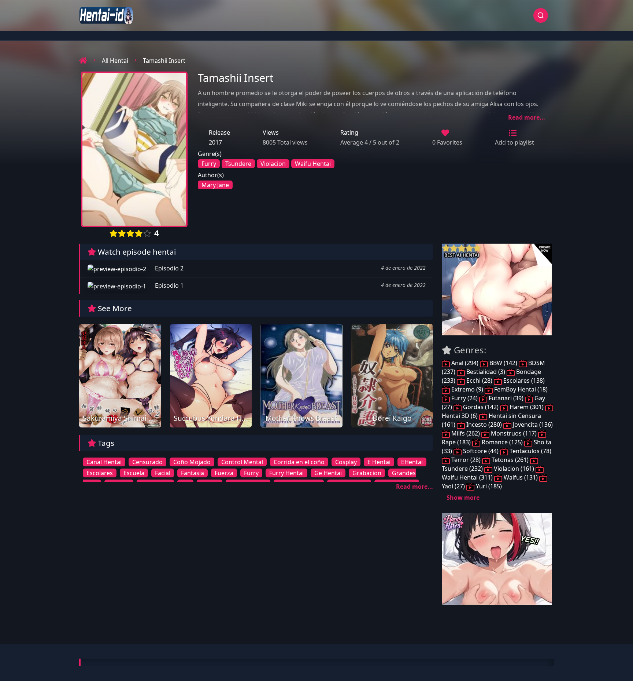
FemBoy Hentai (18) (520, 389)
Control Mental (242, 462)
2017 (215, 142)
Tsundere (238, 164)
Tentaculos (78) (529, 451)
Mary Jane (215, 185)
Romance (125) (502, 442)
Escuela (133, 473)
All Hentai (115, 61)
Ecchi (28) (479, 380)
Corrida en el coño (299, 462)
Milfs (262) (465, 433)
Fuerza (224, 473)
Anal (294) (465, 363)
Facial (162, 473)
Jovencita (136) (532, 424)
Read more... (526, 117)
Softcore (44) (481, 451)
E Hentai (378, 462)
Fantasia (192, 473)
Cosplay (346, 462)
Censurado (147, 462)
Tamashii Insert (164, 61)
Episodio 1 (168, 285)
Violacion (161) (514, 469)
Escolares (99, 473)
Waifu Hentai (313, 164)
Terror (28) (466, 460)
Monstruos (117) (513, 433)
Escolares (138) (523, 380)
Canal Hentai (104, 462)
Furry (208, 164)
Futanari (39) (506, 398)
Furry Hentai (286, 473)
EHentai (412, 462)
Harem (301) (526, 407)
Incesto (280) (484, 424)
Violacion (273, 164)
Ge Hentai (328, 473)
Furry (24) (464, 398)
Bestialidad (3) (486, 372)
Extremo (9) (467, 389)
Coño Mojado (192, 462)
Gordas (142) (481, 407)
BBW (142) (503, 363)
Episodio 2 (168, 268)
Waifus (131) (520, 477)
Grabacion (366, 473)
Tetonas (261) (510, 460)
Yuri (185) (488, 486)
